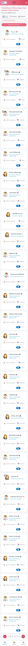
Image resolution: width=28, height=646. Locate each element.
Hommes (14, 16)
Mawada (14, 2)
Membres (14, 644)
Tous (6, 16)
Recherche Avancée (14, 24)
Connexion (4, 644)
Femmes (22, 16)
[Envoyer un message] (18, 44)
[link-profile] (14, 33)
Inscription (23, 644)
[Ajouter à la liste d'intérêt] (23, 44)
